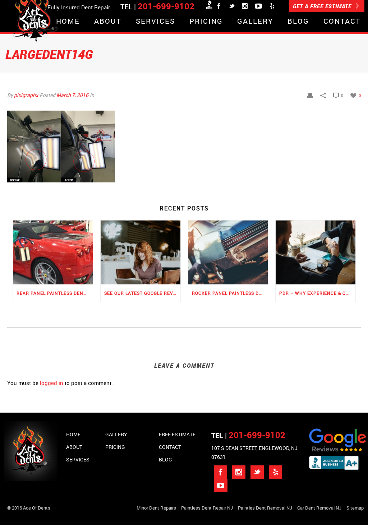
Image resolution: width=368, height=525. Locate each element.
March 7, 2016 (72, 95)
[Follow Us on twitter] (257, 472)
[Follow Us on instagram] (238, 472)
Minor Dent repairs (156, 508)
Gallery (255, 22)
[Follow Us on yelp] (275, 472)
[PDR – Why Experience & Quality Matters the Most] (315, 252)
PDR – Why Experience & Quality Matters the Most (317, 293)
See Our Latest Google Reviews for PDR (142, 293)
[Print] (310, 94)
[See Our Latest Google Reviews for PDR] (140, 252)
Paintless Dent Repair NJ (207, 508)
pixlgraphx (26, 95)
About (107, 22)
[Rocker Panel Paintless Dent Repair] (228, 252)
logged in (51, 382)
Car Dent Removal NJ (319, 508)
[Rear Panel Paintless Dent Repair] (53, 252)
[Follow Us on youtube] (220, 485)
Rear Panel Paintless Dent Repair (55, 293)
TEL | (248, 435)
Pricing (206, 22)
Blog (298, 22)
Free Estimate (177, 434)
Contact (342, 22)
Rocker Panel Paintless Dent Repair (230, 293)
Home (68, 22)
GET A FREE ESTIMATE (323, 6)
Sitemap (355, 508)
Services (155, 22)
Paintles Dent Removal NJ (265, 508)
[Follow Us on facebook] (220, 472)
